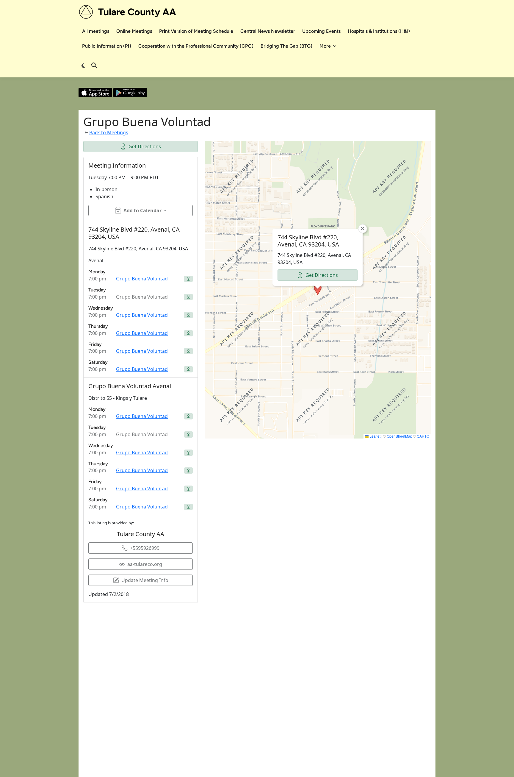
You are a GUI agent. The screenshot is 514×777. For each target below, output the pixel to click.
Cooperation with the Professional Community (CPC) (195, 46)
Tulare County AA (137, 12)
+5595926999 (144, 548)
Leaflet (374, 436)
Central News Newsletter (267, 31)
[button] (318, 289)
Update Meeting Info (144, 580)
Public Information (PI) (106, 46)
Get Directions (144, 146)
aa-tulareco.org (144, 564)
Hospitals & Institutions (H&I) (379, 31)
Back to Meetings (108, 132)
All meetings (95, 31)
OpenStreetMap (399, 436)
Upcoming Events (321, 31)
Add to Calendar (142, 210)
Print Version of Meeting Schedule (196, 31)
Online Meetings (134, 31)
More (325, 46)
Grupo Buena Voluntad (142, 278)
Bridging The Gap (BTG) (286, 46)
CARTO (423, 436)
